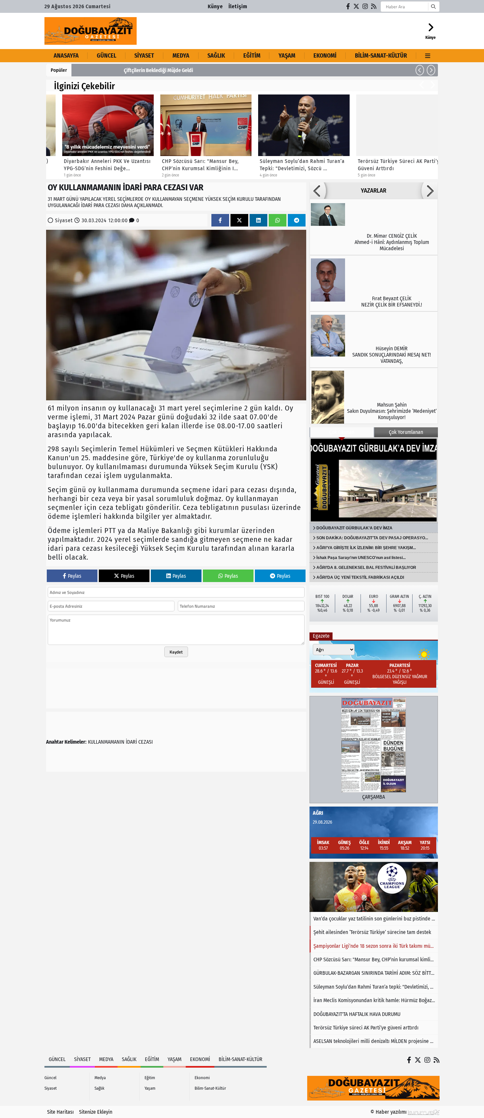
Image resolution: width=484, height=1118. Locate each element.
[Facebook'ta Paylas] (220, 220)
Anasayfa (66, 55)
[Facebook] (348, 6)
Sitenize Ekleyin (95, 1112)
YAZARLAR (373, 190)
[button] (420, 70)
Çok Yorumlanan (406, 432)
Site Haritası (60, 1112)
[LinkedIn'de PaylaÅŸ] (258, 220)
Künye (215, 6)
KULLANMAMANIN (106, 742)
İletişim (238, 6)
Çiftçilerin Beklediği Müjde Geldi (111, 70)
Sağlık (216, 55)
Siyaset (144, 55)
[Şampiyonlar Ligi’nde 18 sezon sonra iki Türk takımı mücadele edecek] (373, 887)
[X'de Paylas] (239, 220)
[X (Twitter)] (356, 6)
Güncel (106, 55)
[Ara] (433, 7)
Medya (181, 55)
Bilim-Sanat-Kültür (381, 55)
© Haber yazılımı (389, 1112)
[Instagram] (365, 6)
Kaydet (176, 652)
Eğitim (251, 55)
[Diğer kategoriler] (428, 55)
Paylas (74, 576)
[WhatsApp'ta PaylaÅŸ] (277, 220)
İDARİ (131, 742)
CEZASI (145, 742)
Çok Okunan (341, 432)
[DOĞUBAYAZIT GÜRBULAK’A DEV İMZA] (373, 480)
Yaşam (287, 55)
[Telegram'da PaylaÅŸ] (296, 220)
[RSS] (374, 6)
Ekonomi (324, 55)
